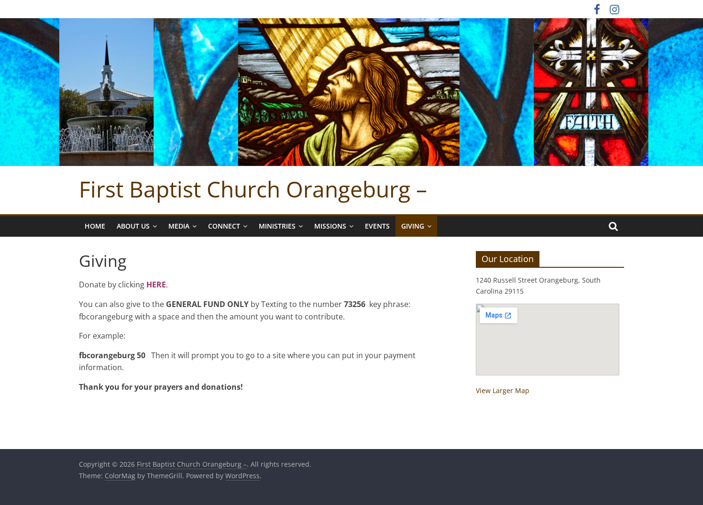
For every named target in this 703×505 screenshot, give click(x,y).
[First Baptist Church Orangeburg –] (351, 24)
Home (95, 226)
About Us (133, 226)
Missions (330, 226)
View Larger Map (502, 390)
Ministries (277, 226)
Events (377, 226)
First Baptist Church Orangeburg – (253, 189)
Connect (224, 226)
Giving (412, 226)
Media (178, 226)
